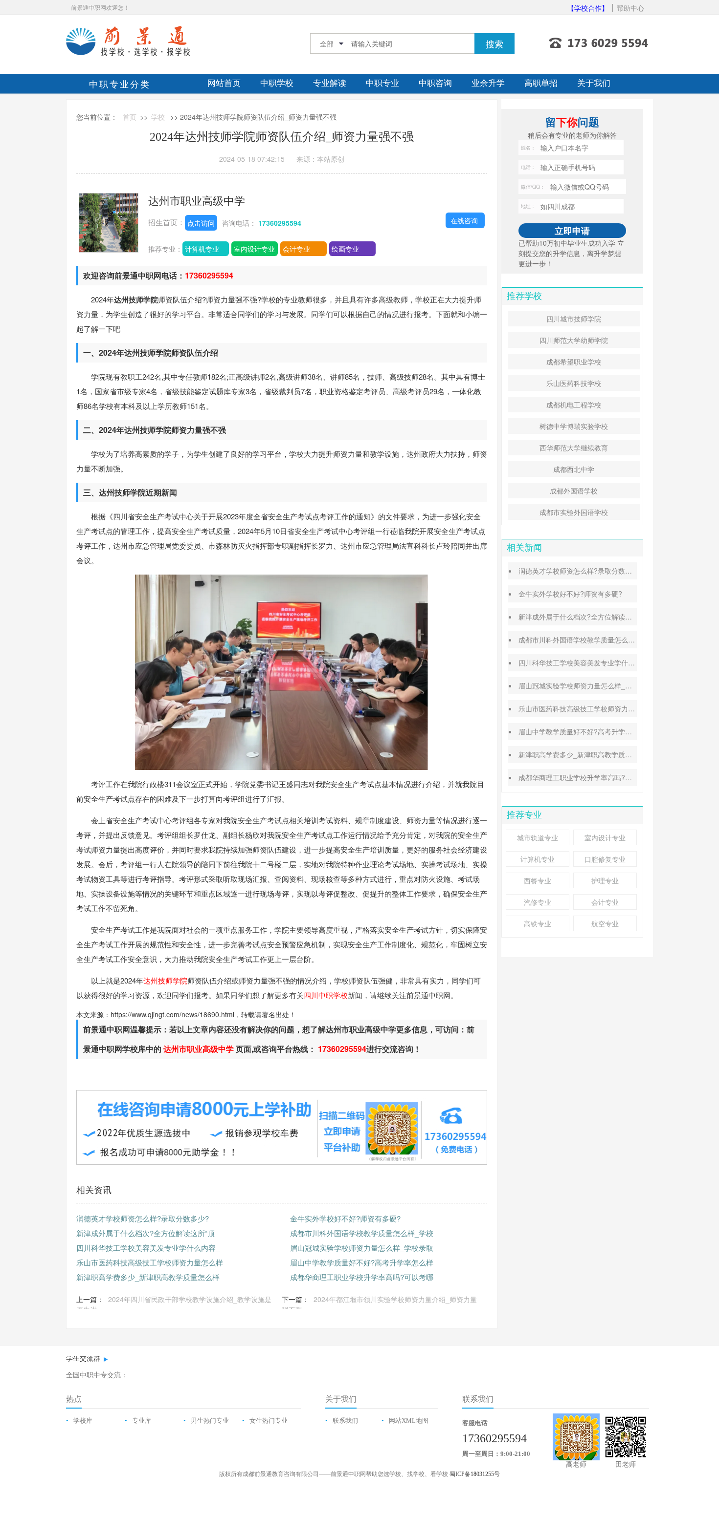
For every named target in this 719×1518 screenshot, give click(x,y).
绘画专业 (345, 249)
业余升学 (488, 83)
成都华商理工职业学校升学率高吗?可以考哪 (361, 1277)
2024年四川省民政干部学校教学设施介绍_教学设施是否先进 (173, 1304)
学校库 (82, 1420)
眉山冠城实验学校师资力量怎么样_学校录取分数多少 (599, 685)
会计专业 (296, 249)
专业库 (141, 1420)
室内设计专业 (254, 249)
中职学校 (276, 83)
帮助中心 (630, 8)
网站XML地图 (408, 1420)
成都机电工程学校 (573, 404)
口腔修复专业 (605, 859)
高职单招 (541, 83)
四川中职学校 (326, 995)
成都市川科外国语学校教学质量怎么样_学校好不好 (595, 639)
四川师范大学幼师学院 (573, 340)
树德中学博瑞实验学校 (573, 426)
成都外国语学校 (574, 490)
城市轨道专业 (537, 837)
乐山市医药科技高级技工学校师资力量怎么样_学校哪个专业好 (612, 708)
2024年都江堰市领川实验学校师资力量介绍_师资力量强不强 (379, 1304)
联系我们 (345, 1420)
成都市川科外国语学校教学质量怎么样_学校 (361, 1233)
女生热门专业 (268, 1420)
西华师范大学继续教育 (573, 447)
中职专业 (382, 83)
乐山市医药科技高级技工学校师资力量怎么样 (149, 1262)
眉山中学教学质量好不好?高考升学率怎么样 (361, 1262)
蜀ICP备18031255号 (474, 1474)
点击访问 (201, 223)
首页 (129, 117)
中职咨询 (435, 83)
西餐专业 (537, 880)
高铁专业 (537, 923)
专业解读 (329, 83)
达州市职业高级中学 (196, 200)
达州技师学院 (165, 980)
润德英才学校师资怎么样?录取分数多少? (142, 1218)
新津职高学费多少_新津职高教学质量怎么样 (148, 1277)
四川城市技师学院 (573, 318)
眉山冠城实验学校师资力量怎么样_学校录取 (361, 1247)
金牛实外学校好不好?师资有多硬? (345, 1218)
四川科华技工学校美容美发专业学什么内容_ (148, 1247)
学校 (158, 117)
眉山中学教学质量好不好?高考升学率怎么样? (587, 731)
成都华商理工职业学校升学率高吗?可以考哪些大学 (595, 777)
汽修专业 (537, 902)
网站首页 (224, 83)
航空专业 (605, 923)
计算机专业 (202, 249)
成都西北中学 (573, 469)
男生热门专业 (210, 1420)
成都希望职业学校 (573, 361)
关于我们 (593, 83)
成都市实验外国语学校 (573, 512)
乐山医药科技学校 (573, 383)
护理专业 (605, 880)
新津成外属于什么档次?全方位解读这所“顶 (145, 1233)
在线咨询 (464, 220)
